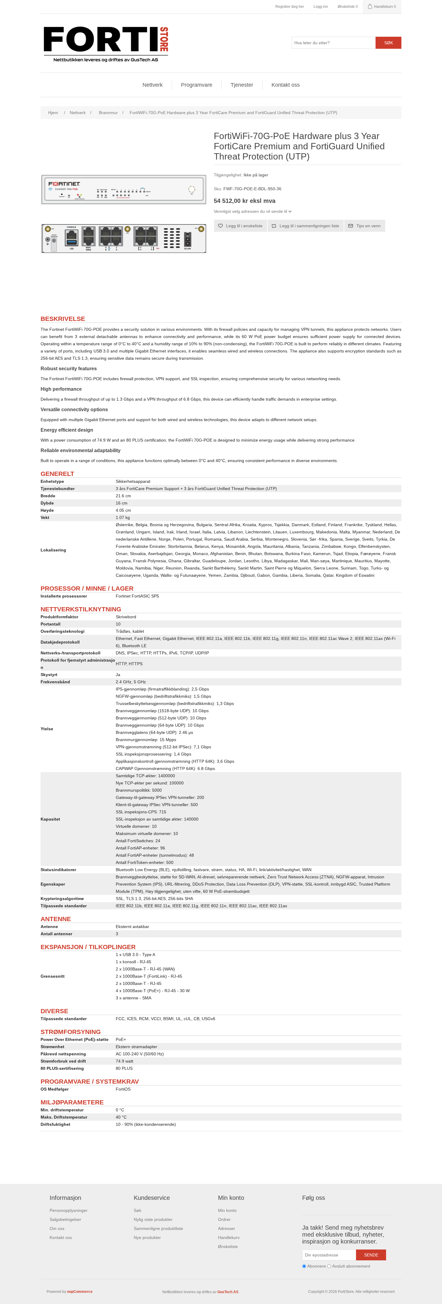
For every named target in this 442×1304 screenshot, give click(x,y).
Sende (371, 1255)
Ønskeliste (228, 1246)
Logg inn (321, 7)
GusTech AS (227, 1292)
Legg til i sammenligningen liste (309, 225)
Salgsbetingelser (65, 1219)
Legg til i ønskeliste (244, 225)
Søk (388, 42)
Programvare (196, 85)
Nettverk (153, 85)
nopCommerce (80, 1292)
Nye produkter (147, 1237)
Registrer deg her (289, 7)
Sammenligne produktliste (158, 1228)
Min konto (227, 1210)
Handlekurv (229, 1237)
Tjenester (242, 85)
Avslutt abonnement (351, 1266)
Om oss (57, 1228)
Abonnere (316, 1266)
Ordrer (224, 1219)
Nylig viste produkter (153, 1219)
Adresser (226, 1228)
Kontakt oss (286, 85)
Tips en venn (368, 225)
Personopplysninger (68, 1210)
